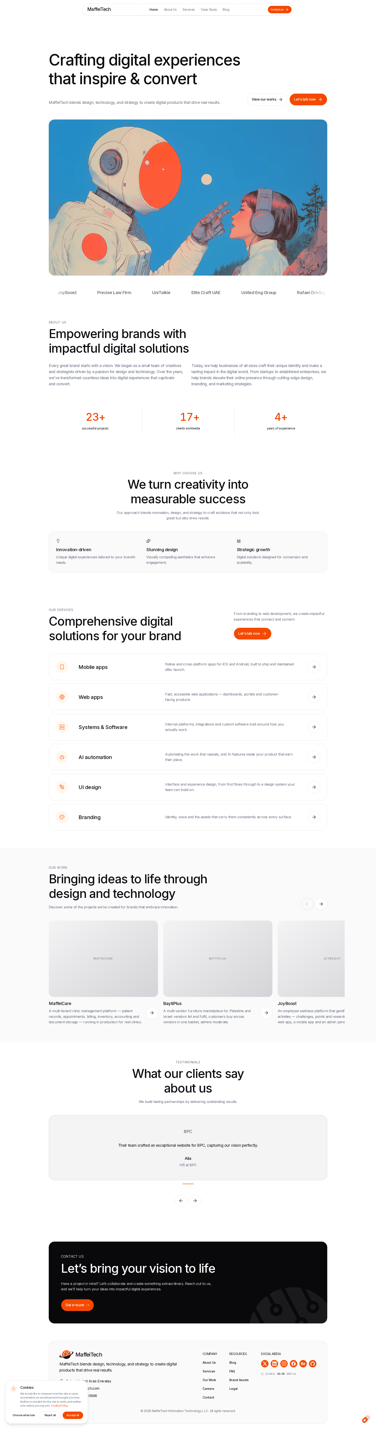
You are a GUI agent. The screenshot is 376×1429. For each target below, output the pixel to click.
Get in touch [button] (74, 1305)
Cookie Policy (59, 1405)
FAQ (232, 1371)
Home (153, 9)
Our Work (209, 1380)
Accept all (73, 1415)
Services (189, 9)
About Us (170, 9)
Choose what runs (24, 1415)
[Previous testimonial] (181, 1201)
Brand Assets (239, 1380)
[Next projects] (321, 904)
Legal (233, 1388)
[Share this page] (366, 1419)
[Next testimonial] (195, 1201)
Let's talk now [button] (305, 99)
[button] (314, 667)
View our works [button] (264, 99)
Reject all (50, 1415)
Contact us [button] (277, 9)
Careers (208, 1388)
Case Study (209, 9)
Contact (208, 1397)
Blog (226, 9)
